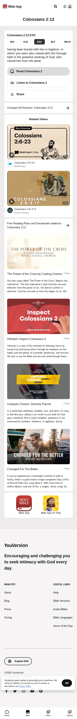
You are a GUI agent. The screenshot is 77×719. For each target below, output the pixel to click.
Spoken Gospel (21, 212)
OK (67, 683)
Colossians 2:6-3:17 (28, 209)
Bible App (24, 512)
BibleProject (20, 166)
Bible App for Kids (51, 512)
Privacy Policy (25, 686)
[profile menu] (67, 6)
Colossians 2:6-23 (27, 162)
